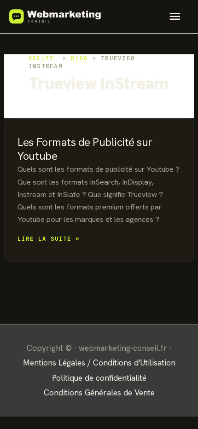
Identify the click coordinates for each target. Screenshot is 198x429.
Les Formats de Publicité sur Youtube (84, 149)
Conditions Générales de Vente (99, 392)
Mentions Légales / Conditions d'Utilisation (99, 362)
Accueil (43, 58)
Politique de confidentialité (99, 377)
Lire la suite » (48, 239)
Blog (79, 58)
